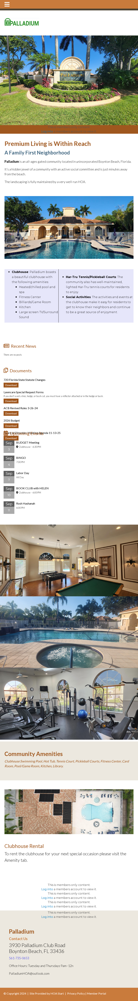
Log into (47, 131)
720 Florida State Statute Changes (24, 379)
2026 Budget (12, 420)
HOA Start (57, 993)
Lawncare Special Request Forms (24, 392)
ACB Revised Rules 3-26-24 (21, 408)
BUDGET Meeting (27, 442)
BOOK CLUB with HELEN (32, 488)
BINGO (21, 457)
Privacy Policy (76, 993)
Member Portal (96, 993)
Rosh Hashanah (25, 503)
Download (11, 385)
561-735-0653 (19, 958)
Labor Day (22, 473)
